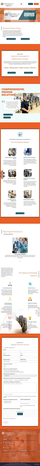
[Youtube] (38, 464)
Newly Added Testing (29, 199)
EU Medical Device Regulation (12, 200)
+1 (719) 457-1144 (7, 445)
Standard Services (7, 402)
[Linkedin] (36, 464)
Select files (20, 414)
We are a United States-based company (11, 370)
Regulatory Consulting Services (9, 455)
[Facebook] (35, 464)
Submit (5, 422)
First (4, 353)
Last (21, 353)
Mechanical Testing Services (8, 453)
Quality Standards (12, 178)
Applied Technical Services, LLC (16, 464)
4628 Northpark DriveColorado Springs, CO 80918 (9, 443)
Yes (5, 365)
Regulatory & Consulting (29, 157)
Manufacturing (24, 455)
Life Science (24, 453)
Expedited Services (7, 401)
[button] (21, 4)
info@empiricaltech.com (9, 447)
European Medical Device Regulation (10, 457)
